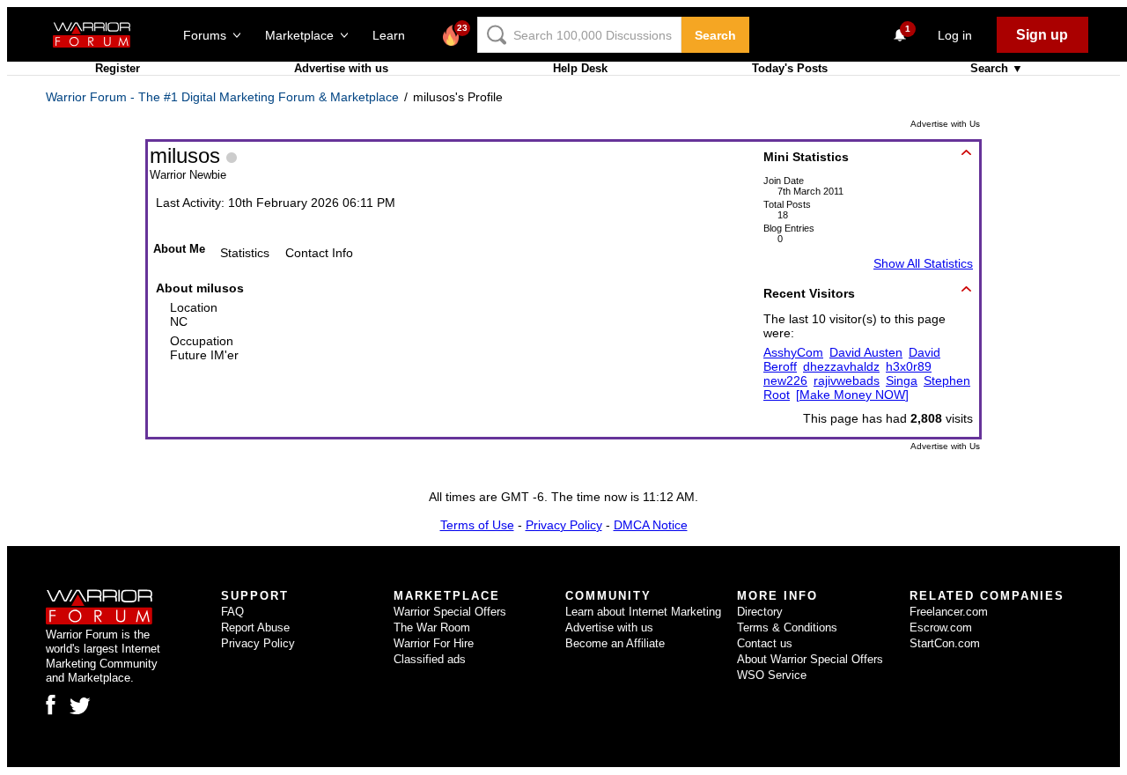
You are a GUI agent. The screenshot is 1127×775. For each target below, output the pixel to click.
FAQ (232, 611)
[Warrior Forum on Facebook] (50, 704)
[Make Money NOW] (852, 395)
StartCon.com (945, 643)
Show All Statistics (923, 263)
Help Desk (580, 68)
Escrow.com (941, 627)
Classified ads (430, 659)
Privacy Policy (564, 525)
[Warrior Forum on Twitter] (80, 706)
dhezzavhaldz (841, 366)
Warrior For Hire (434, 643)
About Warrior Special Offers (810, 659)
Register (117, 68)
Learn (394, 35)
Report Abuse (255, 627)
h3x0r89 (909, 366)
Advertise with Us (945, 124)
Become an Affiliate (615, 643)
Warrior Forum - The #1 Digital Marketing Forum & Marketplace (222, 97)
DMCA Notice (651, 525)
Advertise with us (341, 68)
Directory (760, 611)
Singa (901, 380)
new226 (785, 380)
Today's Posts (790, 68)
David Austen (865, 352)
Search (715, 35)
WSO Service (772, 675)
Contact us (764, 643)
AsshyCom (793, 352)
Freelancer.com (949, 611)
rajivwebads (847, 380)
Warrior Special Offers (450, 611)
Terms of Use (477, 525)
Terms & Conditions (787, 627)
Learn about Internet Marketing (643, 611)
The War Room (432, 627)
